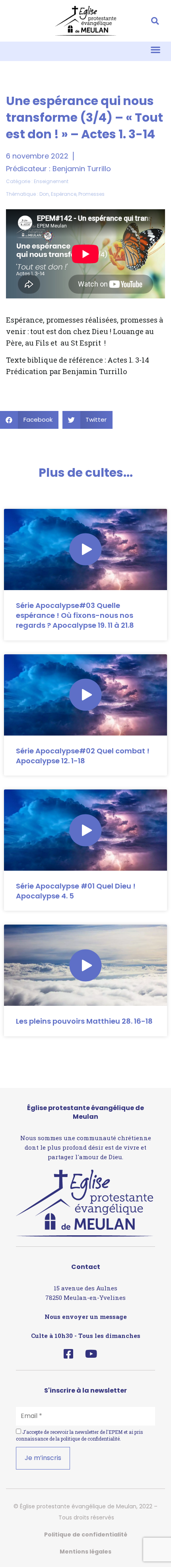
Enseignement (51, 181)
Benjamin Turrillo (81, 169)
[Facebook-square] (68, 1353)
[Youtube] (91, 1353)
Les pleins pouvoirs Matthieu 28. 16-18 (84, 1021)
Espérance (63, 194)
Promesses (91, 194)
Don (44, 194)
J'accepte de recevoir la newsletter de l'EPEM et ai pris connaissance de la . (79, 1435)
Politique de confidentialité (85, 1534)
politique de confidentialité (90, 1438)
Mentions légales (85, 1552)
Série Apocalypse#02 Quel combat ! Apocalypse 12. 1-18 (83, 756)
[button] (155, 21)
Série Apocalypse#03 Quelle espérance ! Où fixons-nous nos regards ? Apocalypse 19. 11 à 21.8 (75, 615)
